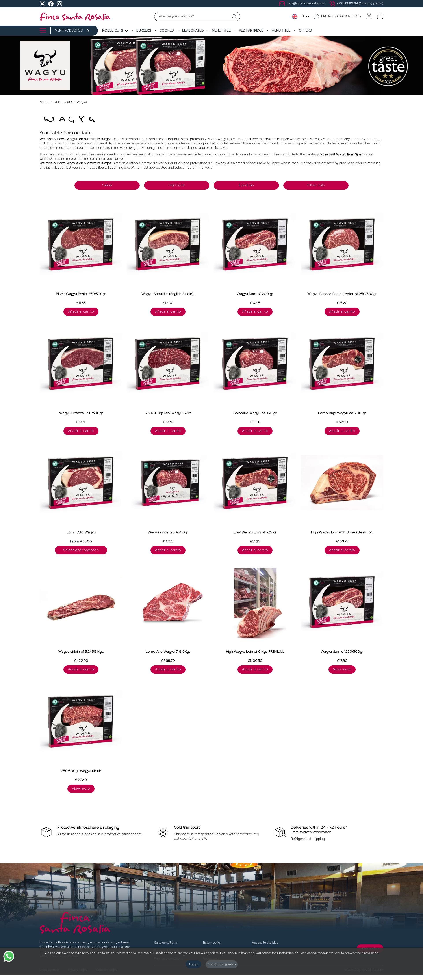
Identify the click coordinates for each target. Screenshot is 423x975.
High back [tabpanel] (177, 185)
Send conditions (165, 943)
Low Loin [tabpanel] (246, 185)
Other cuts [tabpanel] (316, 185)
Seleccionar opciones (81, 550)
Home (45, 102)
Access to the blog (265, 943)
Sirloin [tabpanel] (107, 185)
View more (342, 669)
